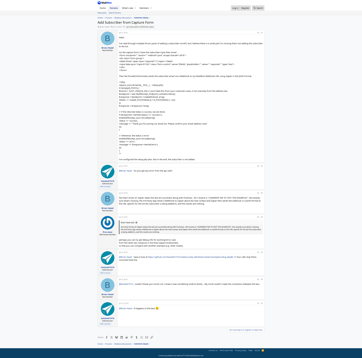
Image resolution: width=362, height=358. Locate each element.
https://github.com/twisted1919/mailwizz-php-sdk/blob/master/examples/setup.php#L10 (192, 256)
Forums (114, 8)
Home (103, 8)
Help (250, 350)
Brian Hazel (104, 26)
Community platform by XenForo (181, 355)
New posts (102, 12)
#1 (262, 32)
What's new (127, 8)
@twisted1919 (126, 284)
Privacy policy (240, 350)
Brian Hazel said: (127, 222)
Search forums (115, 12)
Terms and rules (226, 350)
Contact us (213, 350)
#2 (262, 166)
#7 (262, 303)
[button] (135, 8)
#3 (262, 193)
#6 (262, 279)
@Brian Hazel (125, 170)
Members (144, 8)
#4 (262, 217)
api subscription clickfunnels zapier (140, 27)
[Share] (258, 32)
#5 (262, 252)
